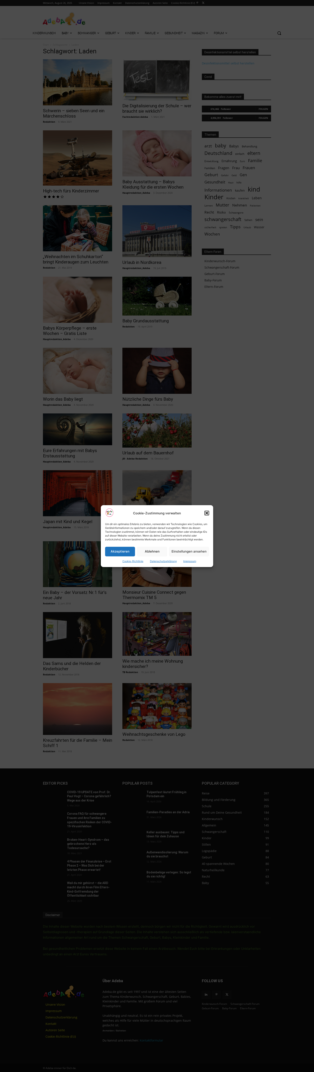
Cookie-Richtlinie (132, 561)
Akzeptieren (120, 551)
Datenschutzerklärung (163, 561)
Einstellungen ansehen (189, 551)
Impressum (189, 561)
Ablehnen (152, 551)
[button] (207, 513)
